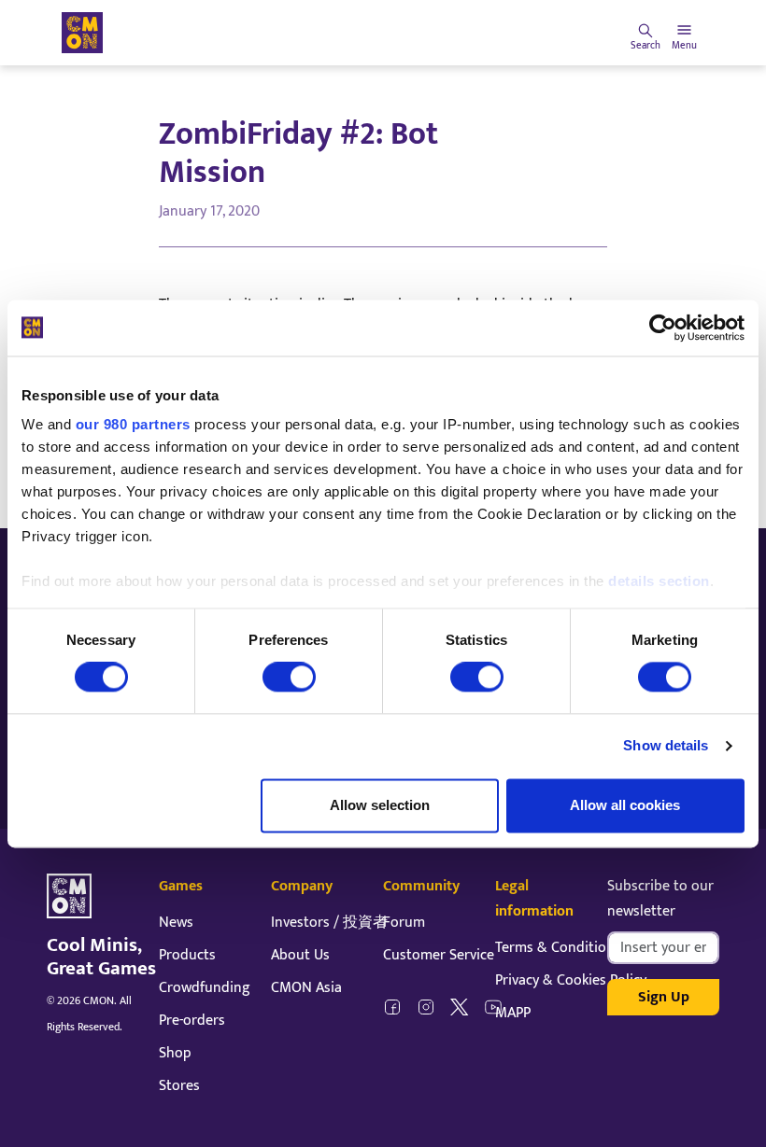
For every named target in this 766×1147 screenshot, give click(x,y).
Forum (404, 922)
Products (187, 955)
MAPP (513, 1013)
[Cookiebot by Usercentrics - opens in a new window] (663, 328)
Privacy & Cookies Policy (570, 980)
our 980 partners (133, 424)
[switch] (289, 677)
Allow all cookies (625, 805)
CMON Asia (306, 987)
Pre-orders (192, 1020)
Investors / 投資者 (329, 922)
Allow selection (380, 805)
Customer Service (438, 955)
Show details (665, 746)
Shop (175, 1053)
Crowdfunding (204, 987)
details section (659, 581)
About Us (300, 955)
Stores (179, 1085)
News (176, 922)
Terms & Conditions (558, 947)
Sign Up (663, 997)
